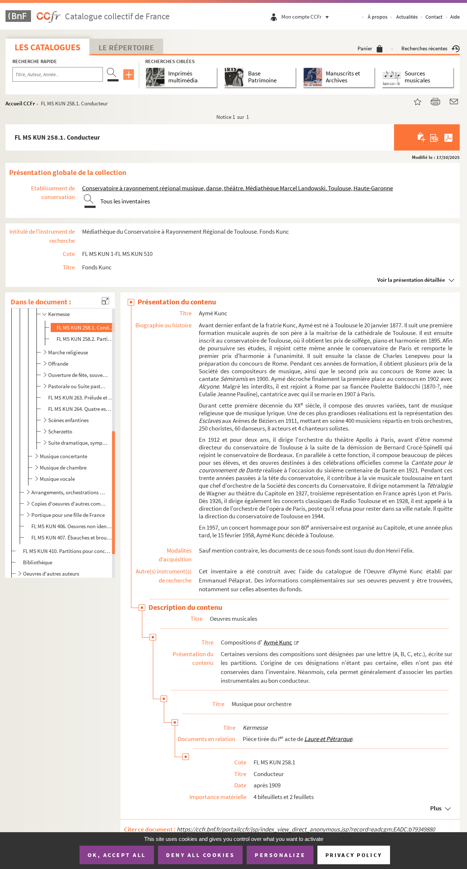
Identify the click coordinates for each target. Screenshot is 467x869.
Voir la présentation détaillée (411, 279)
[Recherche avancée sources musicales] (393, 77)
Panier (365, 48)
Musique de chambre (63, 467)
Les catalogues (47, 47)
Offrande (58, 363)
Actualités (407, 16)
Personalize (280, 854)
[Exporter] (434, 137)
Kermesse (59, 314)
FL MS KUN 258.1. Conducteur (85, 327)
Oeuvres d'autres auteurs (51, 573)
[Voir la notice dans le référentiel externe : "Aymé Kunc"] (296, 642)
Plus (435, 808)
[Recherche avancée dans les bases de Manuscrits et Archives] (314, 77)
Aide (455, 16)
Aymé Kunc (278, 642)
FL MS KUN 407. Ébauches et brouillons (71, 537)
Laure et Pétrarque (328, 739)
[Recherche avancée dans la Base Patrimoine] (235, 77)
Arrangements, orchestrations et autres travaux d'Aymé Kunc (68, 492)
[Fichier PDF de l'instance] (448, 137)
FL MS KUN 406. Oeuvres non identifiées (71, 526)
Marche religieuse (68, 352)
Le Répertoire (126, 47)
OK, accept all (117, 854)
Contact (434, 16)
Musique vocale (57, 478)
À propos (377, 16)
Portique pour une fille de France (68, 514)
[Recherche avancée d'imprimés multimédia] (156, 77)
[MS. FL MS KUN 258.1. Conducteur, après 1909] (413, 100)
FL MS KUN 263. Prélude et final (80, 397)
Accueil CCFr (20, 103)
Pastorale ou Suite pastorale (78, 386)
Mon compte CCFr (301, 16)
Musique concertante (63, 456)
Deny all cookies (200, 854)
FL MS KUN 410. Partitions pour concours (67, 550)
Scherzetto (60, 431)
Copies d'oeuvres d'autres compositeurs (68, 503)
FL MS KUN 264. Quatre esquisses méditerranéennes (80, 408)
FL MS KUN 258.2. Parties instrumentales (85, 338)
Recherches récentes (424, 48)
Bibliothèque (37, 562)
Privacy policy (353, 855)
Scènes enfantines (68, 420)
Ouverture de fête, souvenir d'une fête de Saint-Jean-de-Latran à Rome (78, 374)
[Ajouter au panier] (422, 137)
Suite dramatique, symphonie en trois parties (78, 442)
